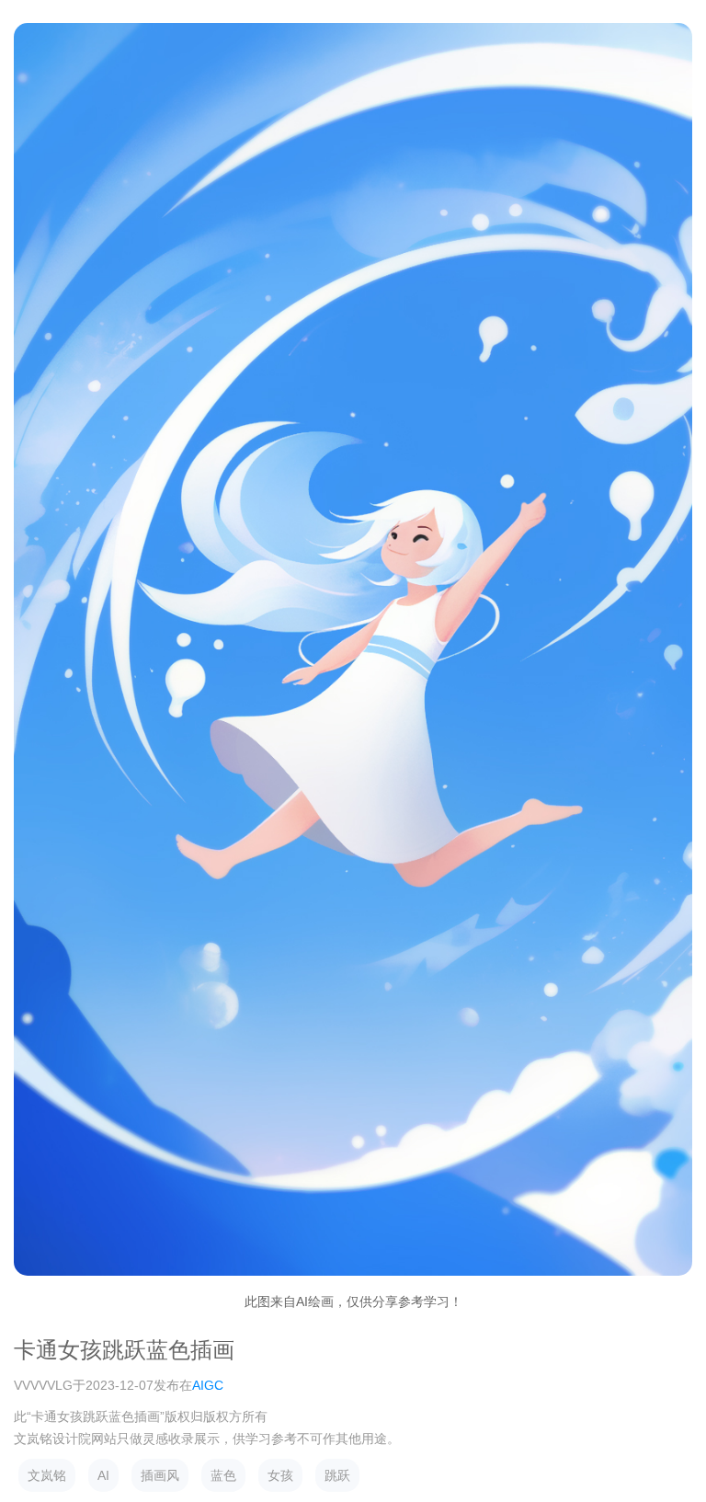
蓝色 (223, 1475)
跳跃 (337, 1475)
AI (103, 1475)
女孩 (280, 1475)
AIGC (207, 1385)
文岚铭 (47, 1475)
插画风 (160, 1475)
